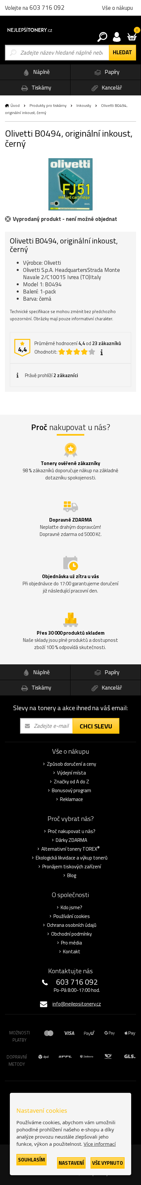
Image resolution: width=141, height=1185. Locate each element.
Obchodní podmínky (71, 934)
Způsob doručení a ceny (71, 764)
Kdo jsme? (71, 907)
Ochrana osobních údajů (71, 925)
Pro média (71, 942)
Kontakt (71, 951)
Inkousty (83, 105)
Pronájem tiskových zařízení (71, 866)
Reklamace (71, 799)
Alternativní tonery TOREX (70, 849)
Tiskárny (40, 87)
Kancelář (111, 87)
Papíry (111, 72)
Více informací (100, 1144)
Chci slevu (96, 726)
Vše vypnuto (107, 1163)
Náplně (41, 72)
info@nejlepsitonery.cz (76, 1004)
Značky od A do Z (71, 781)
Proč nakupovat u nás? (71, 831)
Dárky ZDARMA (71, 840)
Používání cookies (71, 916)
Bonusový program (71, 790)
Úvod (15, 105)
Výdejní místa (71, 772)
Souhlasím (31, 1159)
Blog (71, 875)
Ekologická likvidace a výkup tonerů (72, 857)
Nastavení (71, 1163)
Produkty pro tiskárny (48, 105)
